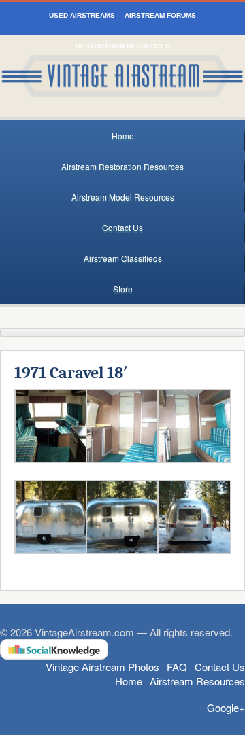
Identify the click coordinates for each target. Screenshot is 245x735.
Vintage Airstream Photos (102, 667)
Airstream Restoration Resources (122, 166)
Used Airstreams (82, 15)
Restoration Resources (123, 46)
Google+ (226, 707)
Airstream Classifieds (123, 258)
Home (123, 135)
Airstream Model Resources (122, 197)
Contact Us (122, 227)
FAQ (177, 667)
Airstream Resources (197, 681)
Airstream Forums (160, 15)
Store (123, 288)
